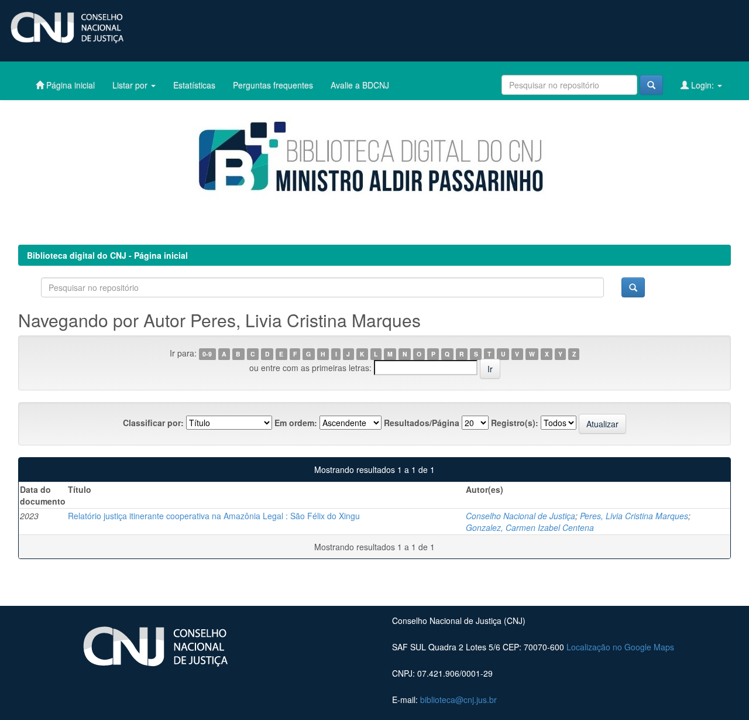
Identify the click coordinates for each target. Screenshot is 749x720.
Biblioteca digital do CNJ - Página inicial (107, 255)
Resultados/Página (421, 422)
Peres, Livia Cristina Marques (634, 516)
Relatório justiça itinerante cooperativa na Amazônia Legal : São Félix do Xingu (214, 516)
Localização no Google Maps (620, 647)
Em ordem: (295, 422)
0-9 (207, 353)
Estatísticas (194, 85)
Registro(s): (514, 422)
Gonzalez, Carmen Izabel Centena (530, 527)
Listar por (131, 85)
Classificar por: (153, 422)
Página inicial (69, 85)
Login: (702, 85)
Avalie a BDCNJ (360, 85)
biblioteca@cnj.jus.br (458, 699)
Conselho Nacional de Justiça (520, 516)
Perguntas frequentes (273, 85)
